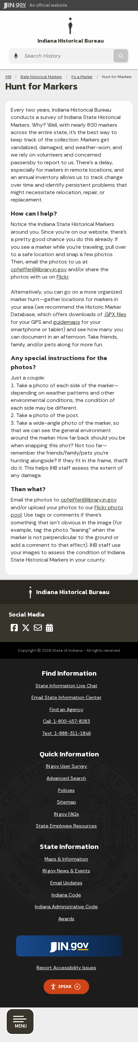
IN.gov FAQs (66, 814)
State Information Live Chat (66, 686)
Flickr (62, 276)
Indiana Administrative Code (66, 907)
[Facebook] (14, 628)
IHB (8, 76)
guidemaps (66, 322)
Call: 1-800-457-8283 (66, 721)
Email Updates (66, 883)
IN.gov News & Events (66, 871)
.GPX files (115, 314)
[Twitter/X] (26, 628)
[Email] (38, 628)
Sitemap (66, 802)
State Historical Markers (41, 76)
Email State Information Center (66, 697)
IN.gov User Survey (66, 766)
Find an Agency (66, 709)
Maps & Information (66, 859)
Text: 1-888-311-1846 (66, 733)
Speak (65, 986)
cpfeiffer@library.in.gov (39, 269)
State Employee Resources (66, 826)
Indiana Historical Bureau (71, 41)
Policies (66, 790)
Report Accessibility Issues (66, 968)
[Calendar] (49, 628)
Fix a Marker (81, 76)
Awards (66, 919)
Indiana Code (66, 895)
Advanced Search (66, 778)
